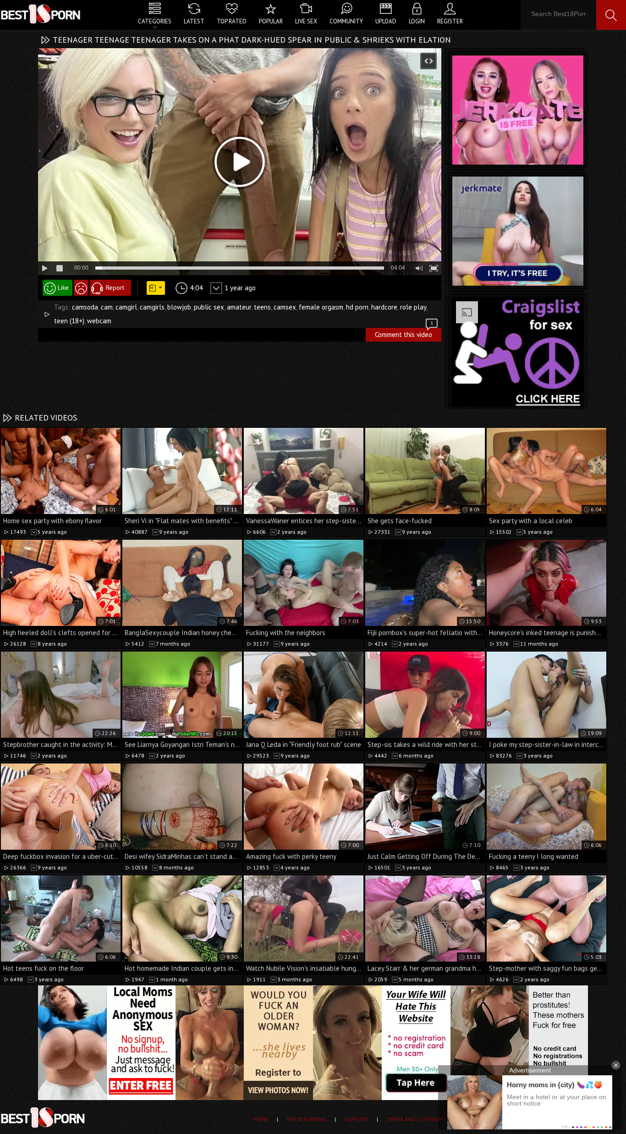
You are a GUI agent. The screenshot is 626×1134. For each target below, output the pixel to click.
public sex (209, 307)
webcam (99, 320)
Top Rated (232, 21)
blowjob (179, 307)
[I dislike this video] (81, 288)
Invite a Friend (306, 1119)
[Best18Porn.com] (41, 14)
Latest (194, 21)
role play (413, 307)
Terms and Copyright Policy (426, 1119)
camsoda (85, 307)
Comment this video (404, 333)
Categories (154, 21)
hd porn (357, 307)
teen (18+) (69, 320)
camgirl (126, 307)
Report (115, 287)
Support (356, 1119)
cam (107, 307)
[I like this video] (57, 288)
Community (346, 21)
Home (260, 1119)
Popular (271, 21)
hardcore (384, 307)
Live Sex (306, 21)
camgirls (152, 307)
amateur (239, 307)
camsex (285, 307)
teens (262, 307)
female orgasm (321, 307)
